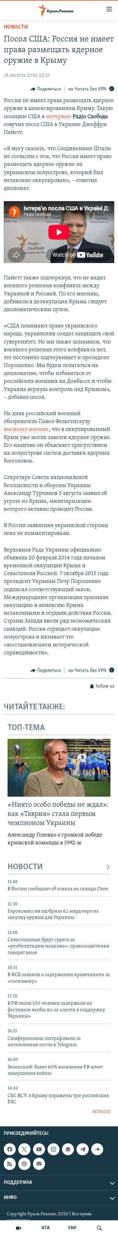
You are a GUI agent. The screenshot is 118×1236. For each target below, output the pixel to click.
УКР (72, 1228)
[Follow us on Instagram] (53, 1149)
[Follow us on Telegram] (82, 1149)
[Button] (46, 89)
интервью (58, 117)
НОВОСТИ (25, 867)
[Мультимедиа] (18, 1228)
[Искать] (99, 1228)
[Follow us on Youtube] (39, 1149)
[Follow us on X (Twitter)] (24, 1149)
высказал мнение (26, 429)
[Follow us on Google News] (68, 1149)
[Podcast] (24, 1164)
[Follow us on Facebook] (10, 1149)
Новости (16, 27)
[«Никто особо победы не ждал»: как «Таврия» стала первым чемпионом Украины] (59, 768)
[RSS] (10, 1164)
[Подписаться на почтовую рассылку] (39, 1164)
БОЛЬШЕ (101, 1112)
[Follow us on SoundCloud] (97, 1149)
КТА (46, 1228)
